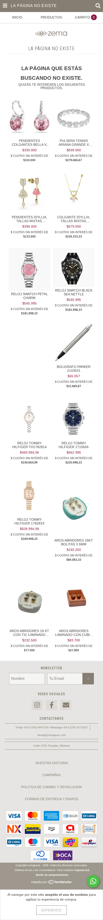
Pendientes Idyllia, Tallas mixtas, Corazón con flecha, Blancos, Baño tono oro (29, 219)
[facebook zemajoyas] (51, 705)
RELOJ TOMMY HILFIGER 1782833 (29, 521)
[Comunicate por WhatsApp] (93, 881)
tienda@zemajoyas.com (52, 735)
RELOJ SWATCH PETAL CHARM (29, 296)
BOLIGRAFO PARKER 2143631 (74, 368)
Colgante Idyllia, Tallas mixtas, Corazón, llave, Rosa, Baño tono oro (73, 219)
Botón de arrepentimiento (52, 874)
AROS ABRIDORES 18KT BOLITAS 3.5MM (73, 542)
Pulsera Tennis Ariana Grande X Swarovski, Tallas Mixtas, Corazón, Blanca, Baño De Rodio (74, 142)
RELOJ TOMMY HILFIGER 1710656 (74, 445)
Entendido (51, 910)
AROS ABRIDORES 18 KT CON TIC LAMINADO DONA (29, 633)
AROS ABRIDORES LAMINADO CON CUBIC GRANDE (73, 633)
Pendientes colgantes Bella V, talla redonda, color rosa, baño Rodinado (29, 142)
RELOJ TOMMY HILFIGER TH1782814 (29, 445)
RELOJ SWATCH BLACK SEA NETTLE (73, 292)
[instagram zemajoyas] (37, 705)
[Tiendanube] (52, 883)
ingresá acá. (82, 870)
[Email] (65, 705)
